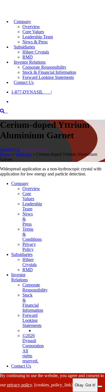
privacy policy (19, 384)
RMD (27, 269)
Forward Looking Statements (48, 77)
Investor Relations (30, 62)
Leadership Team (37, 36)
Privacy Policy (29, 247)
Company (22, 21)
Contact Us (24, 82)
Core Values (33, 31)
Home (5, 154)
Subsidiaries (24, 46)
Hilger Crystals (35, 52)
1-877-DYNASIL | (31, 92)
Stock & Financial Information (49, 72)
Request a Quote (34, 149)
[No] (100, 386)
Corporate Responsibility (44, 67)
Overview (31, 26)
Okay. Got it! (85, 385)
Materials (23, 154)
